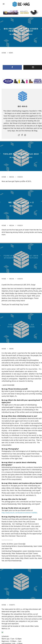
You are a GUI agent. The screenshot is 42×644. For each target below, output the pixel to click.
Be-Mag (13, 34)
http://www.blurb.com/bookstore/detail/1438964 (19, 513)
